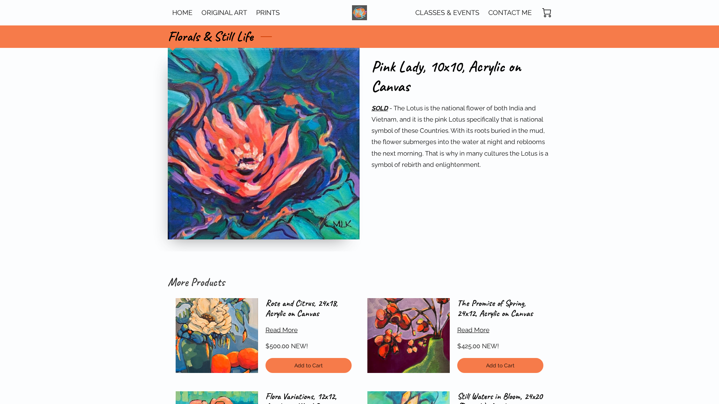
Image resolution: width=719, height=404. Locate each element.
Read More (282, 330)
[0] (546, 12)
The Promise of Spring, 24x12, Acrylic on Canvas (495, 308)
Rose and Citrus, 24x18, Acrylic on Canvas (302, 308)
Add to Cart (308, 365)
